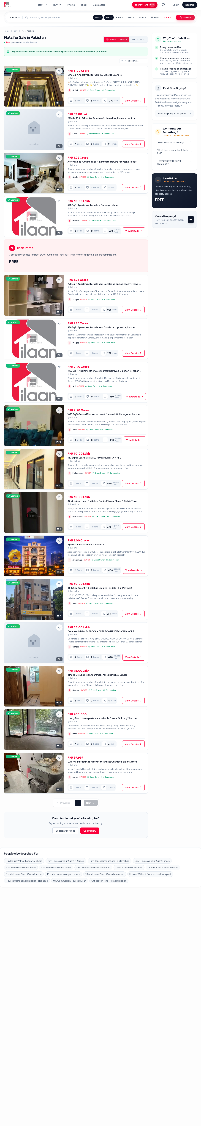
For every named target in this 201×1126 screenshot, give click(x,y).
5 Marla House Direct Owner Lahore (24, 874)
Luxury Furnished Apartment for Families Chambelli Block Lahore (102, 761)
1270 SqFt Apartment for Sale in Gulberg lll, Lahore (95, 74)
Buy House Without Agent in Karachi (66, 860)
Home (6, 31)
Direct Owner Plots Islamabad (163, 867)
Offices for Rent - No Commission (108, 880)
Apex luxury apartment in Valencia (86, 544)
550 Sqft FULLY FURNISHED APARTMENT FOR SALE (94, 457)
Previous (65, 802)
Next (88, 802)
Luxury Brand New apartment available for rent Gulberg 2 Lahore (102, 718)
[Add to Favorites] (59, 71)
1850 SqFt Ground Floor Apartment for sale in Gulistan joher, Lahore (104, 414)
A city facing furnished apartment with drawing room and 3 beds (102, 161)
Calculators (99, 4)
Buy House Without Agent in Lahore (24, 860)
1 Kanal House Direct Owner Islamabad (104, 874)
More (156, 17)
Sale (97, 17)
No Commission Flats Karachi (56, 867)
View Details (132, 100)
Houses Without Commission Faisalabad (27, 880)
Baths (141, 17)
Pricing (71, 4)
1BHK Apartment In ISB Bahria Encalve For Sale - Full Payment (100, 587)
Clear (168, 17)
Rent (40, 4)
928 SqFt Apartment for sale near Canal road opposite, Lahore (101, 327)
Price (118, 17)
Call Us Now (89, 830)
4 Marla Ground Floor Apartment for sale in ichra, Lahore (97, 674)
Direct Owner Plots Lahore (129, 867)
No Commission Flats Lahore (21, 867)
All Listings (138, 39)
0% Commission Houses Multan (69, 880)
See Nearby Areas (65, 830)
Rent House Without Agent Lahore (152, 860)
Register (189, 4)
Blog (84, 4)
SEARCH (187, 17)
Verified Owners (118, 39)
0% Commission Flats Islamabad (93, 867)
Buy (55, 4)
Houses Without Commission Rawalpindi (150, 874)
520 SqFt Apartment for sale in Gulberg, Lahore (93, 205)
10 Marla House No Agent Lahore (63, 874)
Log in (176, 4)
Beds (130, 17)
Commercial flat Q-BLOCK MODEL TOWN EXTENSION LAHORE (101, 631)
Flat (108, 17)
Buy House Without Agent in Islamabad (109, 860)
